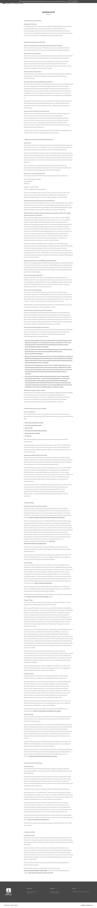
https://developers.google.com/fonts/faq (35, 870)
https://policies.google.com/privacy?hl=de (40, 873)
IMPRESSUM (83, 905)
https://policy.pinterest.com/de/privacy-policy (43, 756)
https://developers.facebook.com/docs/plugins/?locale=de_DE (46, 517)
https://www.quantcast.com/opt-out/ (38, 819)
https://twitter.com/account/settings (37, 596)
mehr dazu (75, 1)
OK (69, 1)
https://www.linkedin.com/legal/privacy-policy (47, 711)
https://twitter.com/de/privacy (43, 583)
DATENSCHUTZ (89, 905)
